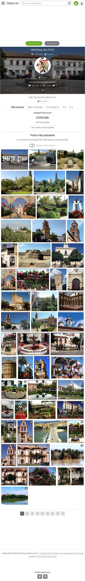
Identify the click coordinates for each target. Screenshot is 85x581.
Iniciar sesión (34, 43)
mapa (46, 85)
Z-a (71, 107)
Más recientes (35, 107)
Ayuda (54, 556)
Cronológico (52, 107)
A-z (64, 107)
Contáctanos (43, 556)
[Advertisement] (42, 23)
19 (39, 85)
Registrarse (52, 43)
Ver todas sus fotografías (42, 127)
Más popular (17, 107)
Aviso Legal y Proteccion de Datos (56, 553)
